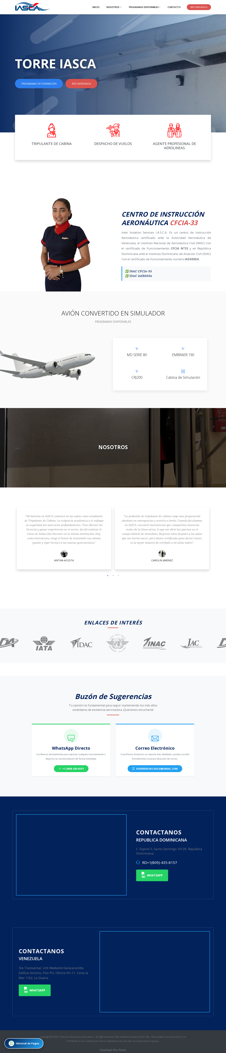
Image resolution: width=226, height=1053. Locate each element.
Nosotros (113, 7)
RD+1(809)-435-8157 (159, 862)
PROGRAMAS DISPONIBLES (113, 322)
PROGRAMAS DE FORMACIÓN (38, 83)
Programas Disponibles (144, 7)
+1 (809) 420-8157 (73, 768)
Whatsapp (155, 875)
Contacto (174, 7)
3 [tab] (118, 575)
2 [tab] (113, 575)
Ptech (122, 1050)
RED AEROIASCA (199, 7)
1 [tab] (107, 575)
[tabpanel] (64, 539)
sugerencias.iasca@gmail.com (156, 768)
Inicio (95, 7)
